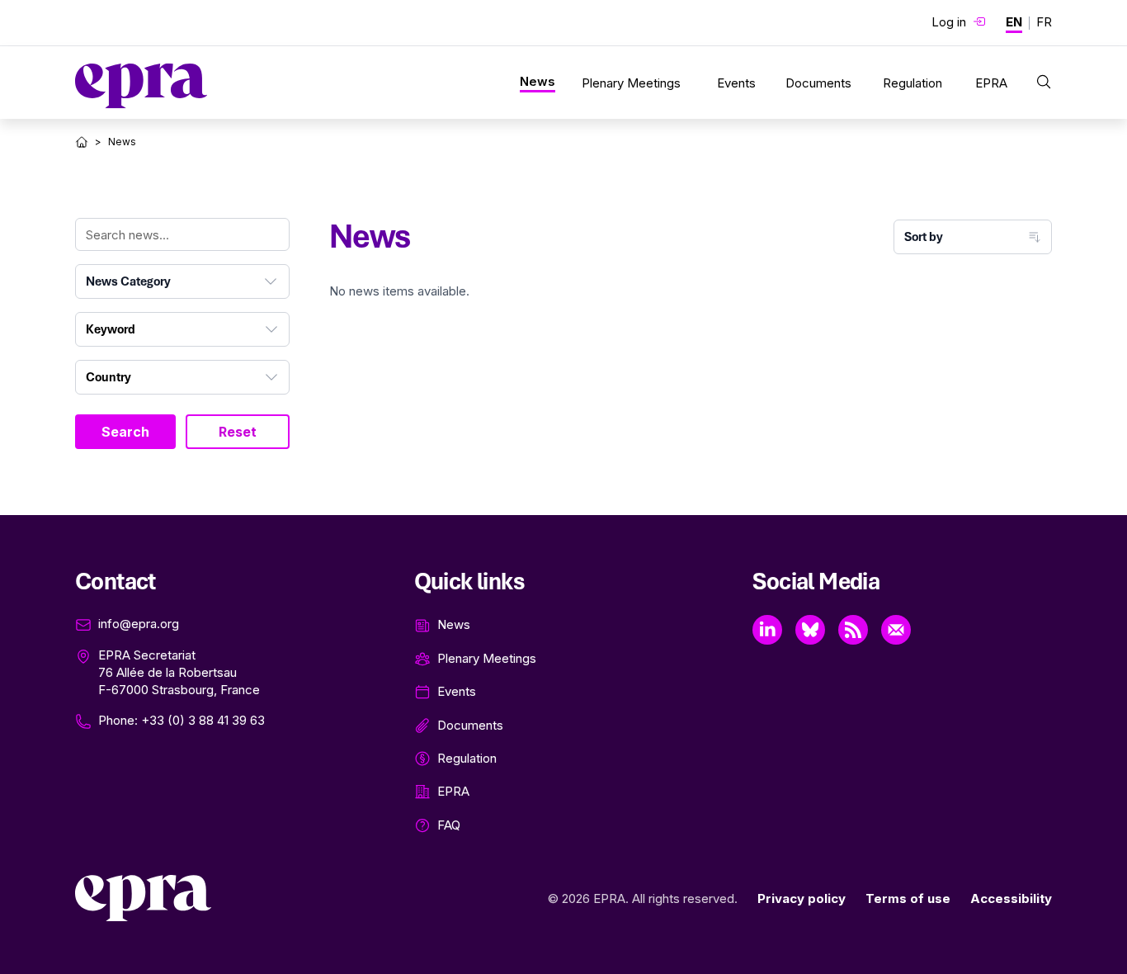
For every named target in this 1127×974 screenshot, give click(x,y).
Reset (238, 431)
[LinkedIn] (767, 630)
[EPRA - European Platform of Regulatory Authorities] (141, 86)
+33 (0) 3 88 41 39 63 (203, 720)
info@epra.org (138, 623)
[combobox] (182, 281)
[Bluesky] (810, 630)
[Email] (896, 630)
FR (1044, 22)
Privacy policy (801, 898)
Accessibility (1011, 898)
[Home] (81, 142)
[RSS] (853, 630)
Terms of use (907, 898)
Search (125, 431)
